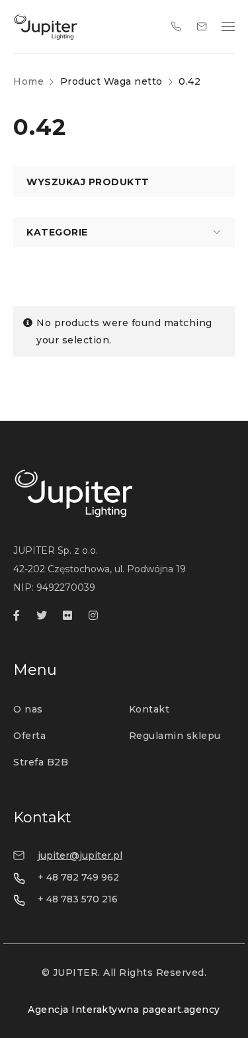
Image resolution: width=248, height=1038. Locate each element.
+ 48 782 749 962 (78, 877)
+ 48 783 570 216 (78, 899)
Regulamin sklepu (175, 736)
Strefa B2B (40, 762)
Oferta (29, 736)
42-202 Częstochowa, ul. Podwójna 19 (99, 569)
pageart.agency (181, 1010)
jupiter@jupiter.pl (80, 855)
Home (28, 81)
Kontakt (149, 709)
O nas (28, 709)
